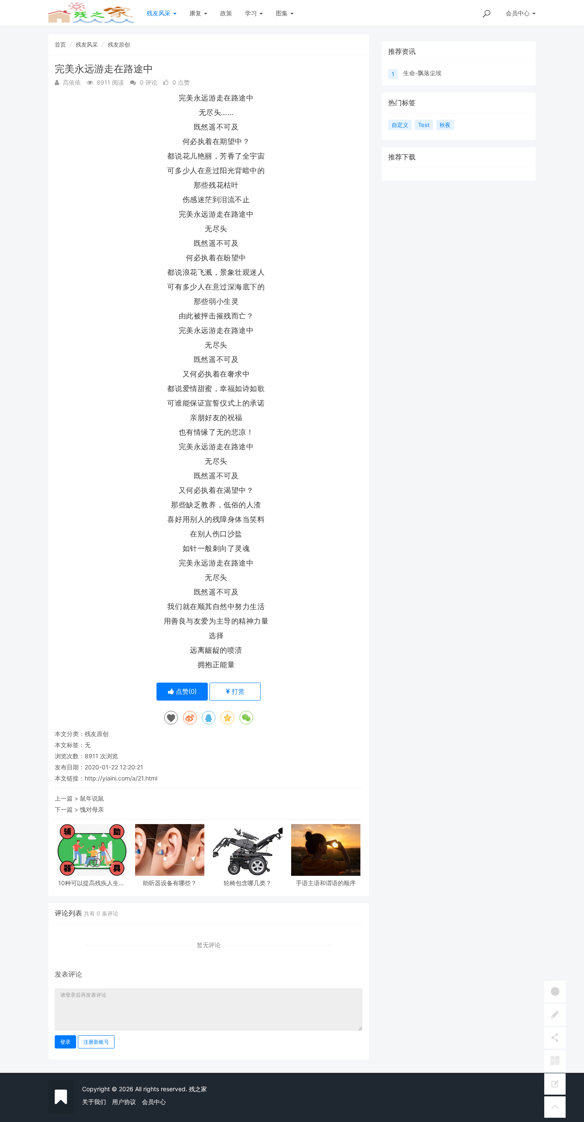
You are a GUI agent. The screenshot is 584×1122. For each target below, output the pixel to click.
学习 (252, 13)
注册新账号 (96, 1042)
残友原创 (119, 44)
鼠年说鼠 (92, 798)
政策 (226, 13)
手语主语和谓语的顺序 (326, 883)
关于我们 (94, 1101)
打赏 (237, 691)
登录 (65, 1042)
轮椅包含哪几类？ (247, 883)
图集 (282, 13)
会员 (518, 13)
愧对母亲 (92, 809)
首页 (60, 44)
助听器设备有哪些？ (170, 883)
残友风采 (159, 13)
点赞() (185, 691)
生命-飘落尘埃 (422, 73)
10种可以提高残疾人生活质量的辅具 (91, 883)
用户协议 (124, 1101)
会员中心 (154, 1101)
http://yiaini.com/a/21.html (121, 778)
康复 (196, 13)
